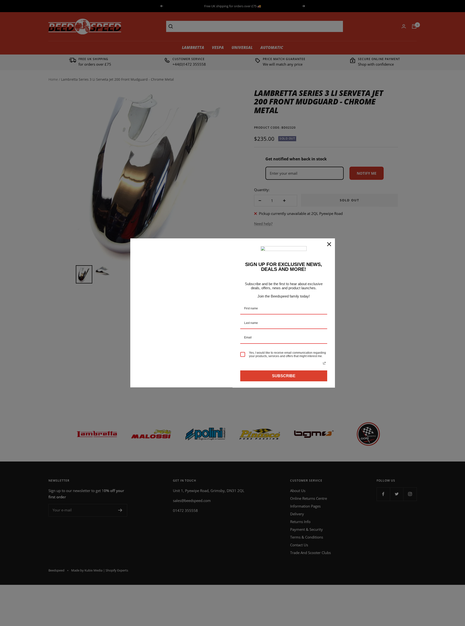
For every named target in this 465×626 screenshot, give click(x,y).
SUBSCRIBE (283, 376)
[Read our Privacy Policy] (324, 363)
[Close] (329, 244)
